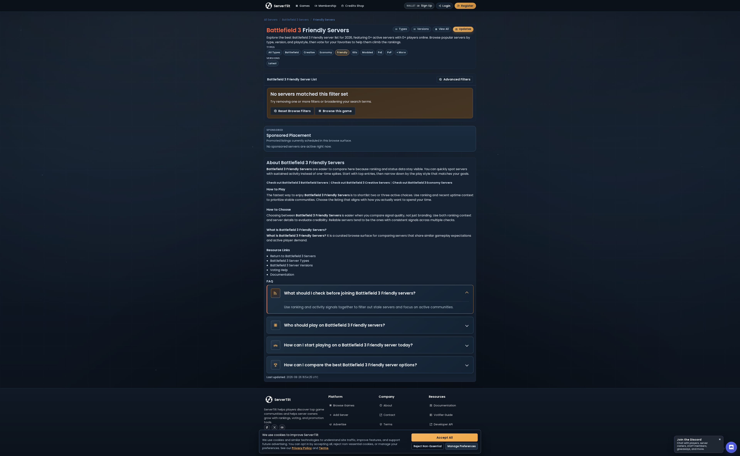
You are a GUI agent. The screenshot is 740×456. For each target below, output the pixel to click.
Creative (309, 52)
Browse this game (337, 111)
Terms (387, 424)
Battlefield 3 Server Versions (291, 265)
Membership (327, 6)
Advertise (339, 424)
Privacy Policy (302, 448)
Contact (389, 415)
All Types (274, 52)
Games (304, 6)
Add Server (340, 415)
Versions (423, 29)
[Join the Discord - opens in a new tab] (731, 447)
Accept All (444, 437)
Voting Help (279, 270)
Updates (465, 29)
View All (444, 29)
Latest (272, 63)
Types (403, 29)
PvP (389, 52)
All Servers (271, 20)
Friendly (342, 52)
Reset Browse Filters (294, 111)
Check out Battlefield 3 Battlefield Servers (297, 183)
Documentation (282, 274)
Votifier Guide (443, 415)
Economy (326, 52)
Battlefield (292, 52)
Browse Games (343, 405)
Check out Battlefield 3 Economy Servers (422, 183)
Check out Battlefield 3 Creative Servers (360, 183)
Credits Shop (354, 6)
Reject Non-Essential (428, 446)
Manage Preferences (461, 446)
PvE (380, 52)
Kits (354, 52)
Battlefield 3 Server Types (289, 260)
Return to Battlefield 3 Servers (293, 256)
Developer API (443, 424)
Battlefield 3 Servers (295, 20)
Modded (367, 52)
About (387, 405)
